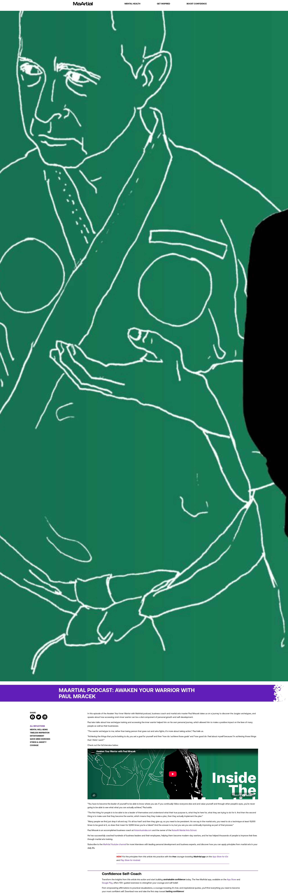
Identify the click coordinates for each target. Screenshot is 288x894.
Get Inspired (163, 3)
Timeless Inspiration (39, 733)
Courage (34, 745)
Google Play (107, 883)
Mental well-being (39, 730)
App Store (231, 879)
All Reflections (37, 726)
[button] (32, 717)
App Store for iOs (220, 856)
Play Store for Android (130, 860)
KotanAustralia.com (143, 830)
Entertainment (37, 736)
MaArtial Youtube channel (114, 844)
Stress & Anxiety (38, 742)
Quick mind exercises (40, 739)
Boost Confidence (197, 3)
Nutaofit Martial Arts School (184, 830)
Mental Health (132, 3)
